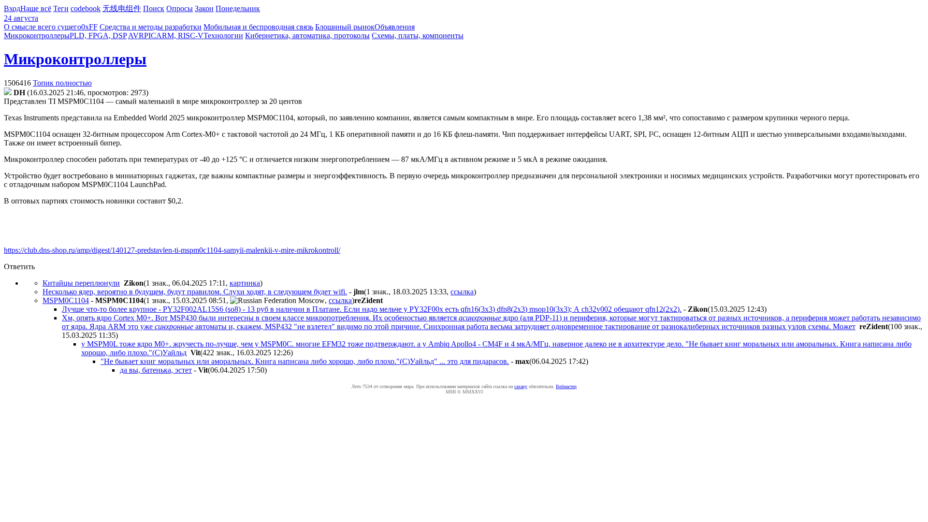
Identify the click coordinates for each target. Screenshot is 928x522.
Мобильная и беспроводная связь (258, 27)
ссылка (462, 292)
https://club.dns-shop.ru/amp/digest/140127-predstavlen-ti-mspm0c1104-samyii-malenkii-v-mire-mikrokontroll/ (172, 250)
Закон (204, 8)
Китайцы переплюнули (81, 283)
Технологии (223, 35)
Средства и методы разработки (151, 27)
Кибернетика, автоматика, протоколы (307, 35)
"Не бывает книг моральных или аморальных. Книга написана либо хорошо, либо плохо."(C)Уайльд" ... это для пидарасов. (305, 361)
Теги (61, 8)
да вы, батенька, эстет (156, 370)
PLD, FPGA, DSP (98, 35)
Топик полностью (62, 83)
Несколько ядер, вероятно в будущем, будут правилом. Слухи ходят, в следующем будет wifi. (195, 292)
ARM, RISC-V (179, 35)
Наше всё (35, 8)
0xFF (89, 27)
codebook (86, 8)
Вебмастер (566, 386)
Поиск (153, 8)
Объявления (395, 27)
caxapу (520, 386)
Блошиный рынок (345, 27)
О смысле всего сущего (42, 27)
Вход (12, 8)
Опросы (179, 8)
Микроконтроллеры (37, 35)
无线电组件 (121, 8)
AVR (136, 35)
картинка (245, 283)
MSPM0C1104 (66, 300)
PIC (150, 35)
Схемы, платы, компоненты (418, 35)
